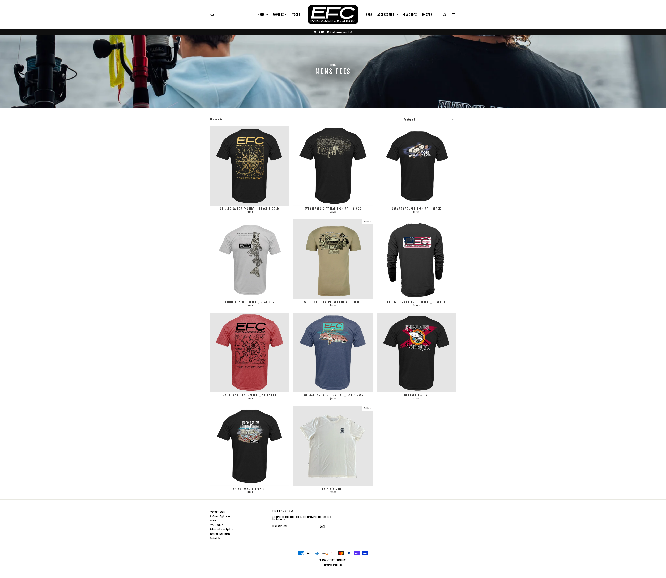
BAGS (369, 14)
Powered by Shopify (333, 565)
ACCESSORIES (386, 14)
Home (332, 65)
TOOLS (296, 14)
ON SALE (427, 14)
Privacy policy (216, 525)
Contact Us (215, 538)
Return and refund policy (221, 529)
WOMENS (278, 14)
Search (213, 520)
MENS (261, 14)
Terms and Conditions (220, 534)
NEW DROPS (410, 14)
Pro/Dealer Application (220, 516)
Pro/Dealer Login (217, 512)
